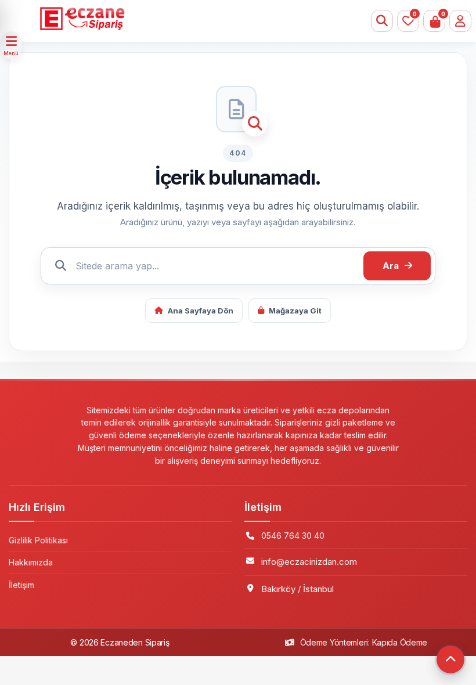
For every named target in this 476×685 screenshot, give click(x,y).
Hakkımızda (31, 562)
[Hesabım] (460, 21)
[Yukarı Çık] (450, 659)
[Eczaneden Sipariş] (203, 19)
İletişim (21, 585)
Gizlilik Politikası (38, 540)
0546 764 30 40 (292, 535)
